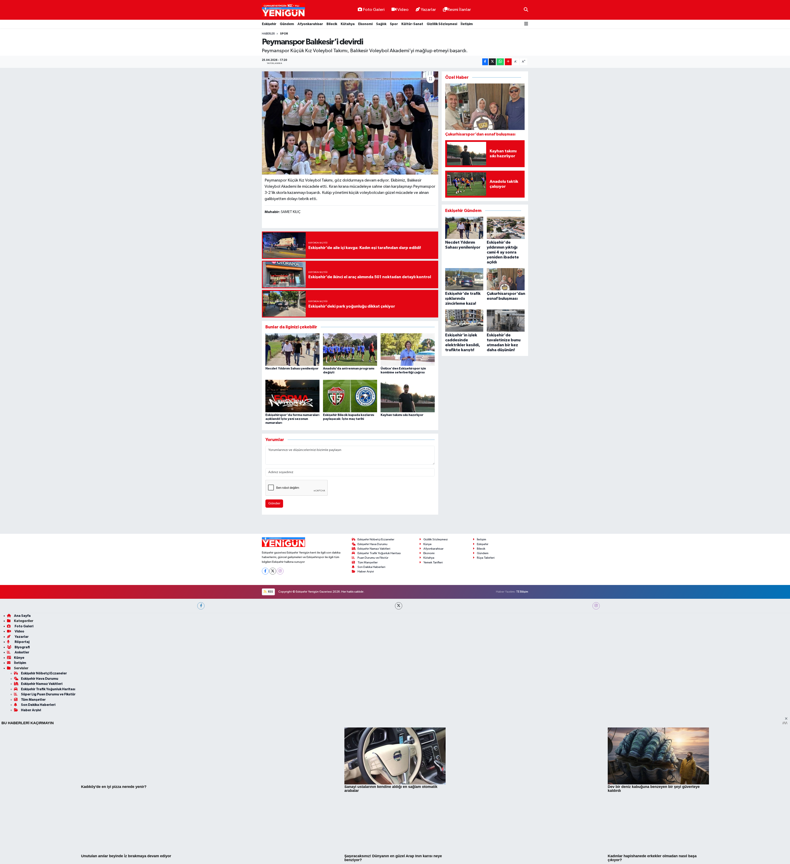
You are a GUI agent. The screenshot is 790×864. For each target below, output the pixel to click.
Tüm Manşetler (368, 679)
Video (403, 9)
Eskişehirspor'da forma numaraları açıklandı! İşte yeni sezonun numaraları (292, 418)
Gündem (287, 24)
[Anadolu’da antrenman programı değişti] (350, 349)
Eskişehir (269, 24)
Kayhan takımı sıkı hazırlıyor (402, 415)
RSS (270, 709)
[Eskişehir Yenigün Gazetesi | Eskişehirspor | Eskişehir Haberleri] (283, 10)
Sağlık (381, 24)
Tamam (524, 858)
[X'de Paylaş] (492, 61)
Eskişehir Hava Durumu (372, 661)
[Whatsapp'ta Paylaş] (500, 61)
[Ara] (526, 10)
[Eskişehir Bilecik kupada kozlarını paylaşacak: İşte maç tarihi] (350, 396)
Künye (427, 661)
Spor (394, 24)
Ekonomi (365, 24)
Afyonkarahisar (310, 24)
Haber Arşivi (366, 689)
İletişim (467, 24)
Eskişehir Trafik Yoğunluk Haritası (379, 670)
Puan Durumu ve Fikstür (373, 675)
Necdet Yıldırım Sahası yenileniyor (291, 368)
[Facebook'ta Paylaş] (485, 61)
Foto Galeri (374, 9)
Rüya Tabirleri (486, 675)
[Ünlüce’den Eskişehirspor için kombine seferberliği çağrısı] (408, 349)
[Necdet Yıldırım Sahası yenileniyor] (292, 349)
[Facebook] (265, 688)
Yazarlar (428, 9)
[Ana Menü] (526, 24)
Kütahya (348, 24)
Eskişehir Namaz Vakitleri (374, 666)
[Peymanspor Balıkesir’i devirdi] (350, 123)
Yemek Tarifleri (433, 679)
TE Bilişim (522, 709)
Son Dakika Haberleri (371, 684)
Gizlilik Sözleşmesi (442, 24)
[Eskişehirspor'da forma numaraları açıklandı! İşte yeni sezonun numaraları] (292, 396)
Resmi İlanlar (459, 9)
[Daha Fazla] (508, 61)
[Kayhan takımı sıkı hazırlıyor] (408, 396)
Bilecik (331, 24)
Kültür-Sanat (412, 24)
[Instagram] (280, 688)
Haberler (268, 33)
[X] (272, 688)
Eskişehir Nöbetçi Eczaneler (376, 657)
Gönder (274, 503)
